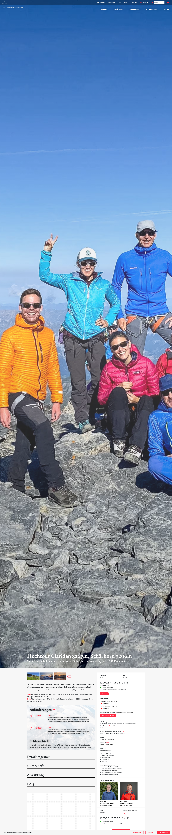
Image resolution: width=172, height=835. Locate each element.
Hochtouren (15, 7)
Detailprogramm (39, 757)
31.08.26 (103, 701)
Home (3, 7)
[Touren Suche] (151, 2)
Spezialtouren (101, 2)
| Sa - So (114, 706)
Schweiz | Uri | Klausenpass (107, 739)
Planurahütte (39, 697)
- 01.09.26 (109, 701)
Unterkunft (35, 766)
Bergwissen (111, 2)
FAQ (120, 2)
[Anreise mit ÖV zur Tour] (107, 743)
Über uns (134, 2)
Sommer (104, 9)
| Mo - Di (114, 701)
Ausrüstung (35, 775)
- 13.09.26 (109, 706)
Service (126, 2)
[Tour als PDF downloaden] (124, 813)
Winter (166, 9)
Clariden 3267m (86, 694)
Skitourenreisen (152, 9)
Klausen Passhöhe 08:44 (106, 744)
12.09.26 (103, 706)
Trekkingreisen (134, 9)
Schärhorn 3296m (75, 699)
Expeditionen (118, 9)
